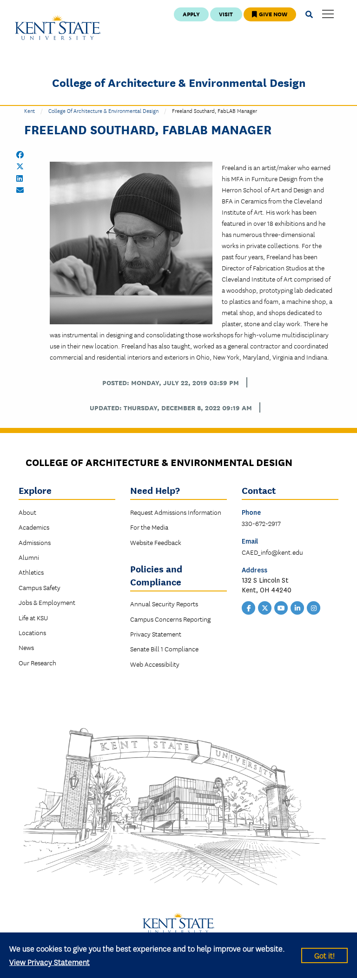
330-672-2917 (261, 523)
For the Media (149, 527)
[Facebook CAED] (249, 607)
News (26, 647)
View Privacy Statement (49, 961)
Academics (34, 527)
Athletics (31, 572)
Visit (226, 14)
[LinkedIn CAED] (297, 607)
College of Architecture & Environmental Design (178, 82)
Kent (29, 110)
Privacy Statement (155, 634)
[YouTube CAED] (281, 607)
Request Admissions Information (175, 512)
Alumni (29, 557)
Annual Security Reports (164, 603)
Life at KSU (33, 617)
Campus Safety (39, 587)
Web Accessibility (154, 664)
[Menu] (328, 14)
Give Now (272, 14)
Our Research (37, 662)
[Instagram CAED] (314, 607)
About (27, 512)
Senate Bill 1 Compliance (164, 648)
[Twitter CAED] (265, 607)
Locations (32, 632)
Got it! (324, 955)
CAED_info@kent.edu (272, 552)
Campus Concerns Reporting (170, 619)
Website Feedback (155, 542)
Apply (191, 14)
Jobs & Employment (47, 602)
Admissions (35, 542)
